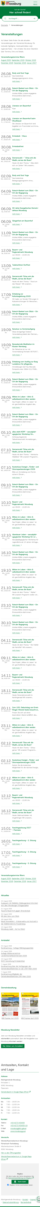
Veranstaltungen (17, 25)
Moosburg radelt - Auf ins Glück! (13, 929)
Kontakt (25, 1199)
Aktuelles (5, 895)
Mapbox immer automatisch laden (21, 1185)
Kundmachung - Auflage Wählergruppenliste (17, 948)
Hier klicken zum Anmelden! (13, 1046)
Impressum (34, 1199)
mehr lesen (17, 81)
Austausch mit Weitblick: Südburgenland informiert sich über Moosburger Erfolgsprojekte (19, 904)
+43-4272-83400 (17, 1123)
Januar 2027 (32, 63)
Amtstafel (5, 940)
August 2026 (6, 60)
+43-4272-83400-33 (19, 1125)
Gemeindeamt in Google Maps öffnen (16, 1092)
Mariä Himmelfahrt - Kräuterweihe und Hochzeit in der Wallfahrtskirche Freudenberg (19, 922)
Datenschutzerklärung (11, 1202)
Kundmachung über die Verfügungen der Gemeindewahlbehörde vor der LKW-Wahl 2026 (19, 967)
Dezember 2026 (20, 63)
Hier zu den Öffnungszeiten (11, 1153)
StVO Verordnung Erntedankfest (13, 961)
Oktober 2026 (30, 60)
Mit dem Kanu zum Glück (10, 916)
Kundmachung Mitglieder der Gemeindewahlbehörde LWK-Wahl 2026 (16, 975)
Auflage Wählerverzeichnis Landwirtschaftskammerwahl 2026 (14, 954)
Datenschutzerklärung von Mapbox (21, 1178)
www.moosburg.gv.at (18, 1131)
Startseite (4, 25)
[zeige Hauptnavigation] (35, 3)
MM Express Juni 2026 (10, 1018)
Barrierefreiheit (26, 1202)
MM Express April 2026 (30, 1018)
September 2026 (18, 60)
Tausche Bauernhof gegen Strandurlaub (15, 911)
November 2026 (7, 63)
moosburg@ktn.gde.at (18, 1128)
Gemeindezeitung (8, 987)
